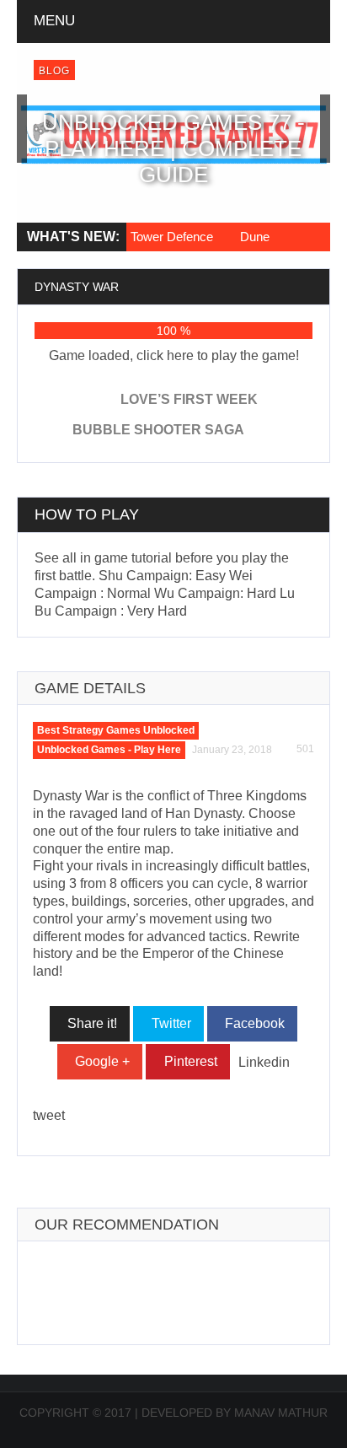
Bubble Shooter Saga (158, 834)
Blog (54, 71)
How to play (87, 919)
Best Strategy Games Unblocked (116, 1135)
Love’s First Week (189, 804)
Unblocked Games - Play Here (109, 1154)
